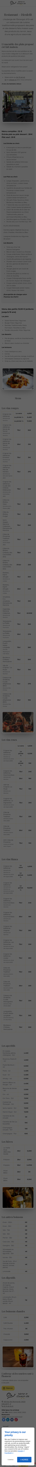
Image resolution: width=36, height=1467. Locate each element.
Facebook (8, 1453)
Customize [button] (11, 1459)
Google (20, 1451)
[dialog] (18, 1446)
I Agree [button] (24, 1460)
